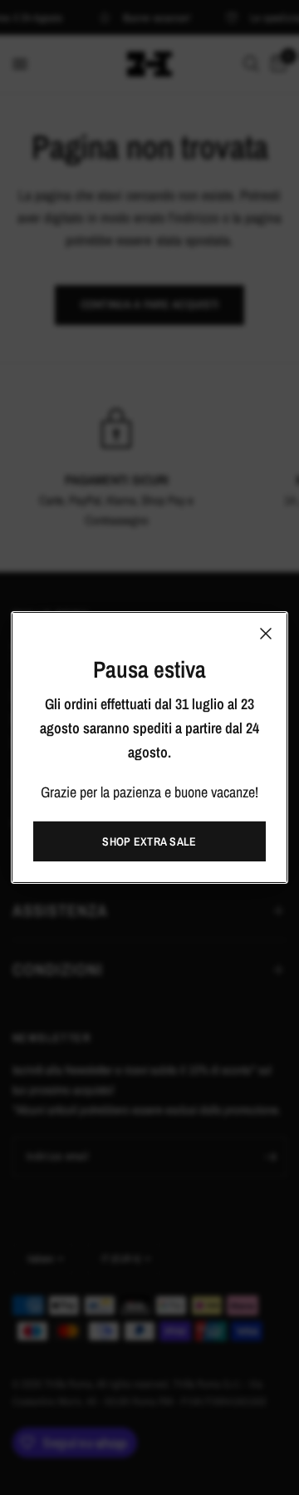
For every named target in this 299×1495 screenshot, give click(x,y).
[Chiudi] (265, 633)
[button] (149, 841)
